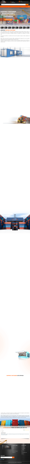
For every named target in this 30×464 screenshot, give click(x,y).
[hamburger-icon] (29, 6)
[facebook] (1, 459)
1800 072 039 (13, 2)
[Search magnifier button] (27, 4)
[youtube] (4, 459)
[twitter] (2, 459)
